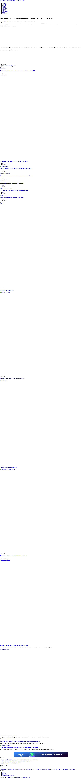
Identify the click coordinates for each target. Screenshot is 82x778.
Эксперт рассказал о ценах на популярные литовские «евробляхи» (16, 175)
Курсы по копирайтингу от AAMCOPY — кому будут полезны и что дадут (16, 760)
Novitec (28, 769)
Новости (4, 10)
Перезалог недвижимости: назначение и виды (11, 763)
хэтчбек (74, 769)
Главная (3, 772)
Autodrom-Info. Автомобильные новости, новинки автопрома (18, 777)
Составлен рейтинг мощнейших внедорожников (11, 183)
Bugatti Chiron (12, 769)
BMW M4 (5, 769)
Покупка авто (4, 11)
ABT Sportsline (2, 769)
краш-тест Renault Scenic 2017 (9, 65)
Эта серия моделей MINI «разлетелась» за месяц (11, 197)
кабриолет (57, 769)
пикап (67, 769)
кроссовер (62, 769)
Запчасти (4, 6)
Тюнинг (3, 12)
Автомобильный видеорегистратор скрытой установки (13, 555)
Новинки (4, 9)
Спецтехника (4, 13)
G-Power (15, 769)
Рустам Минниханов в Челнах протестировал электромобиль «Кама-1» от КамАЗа (20, 747)
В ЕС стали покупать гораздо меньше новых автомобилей (14, 190)
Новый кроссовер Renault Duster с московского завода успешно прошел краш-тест (20, 741)
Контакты (4, 773)
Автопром (4, 5)
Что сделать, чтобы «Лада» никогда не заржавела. (11, 762)
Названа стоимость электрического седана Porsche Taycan (14, 161)
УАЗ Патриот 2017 (48, 769)
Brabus (8, 769)
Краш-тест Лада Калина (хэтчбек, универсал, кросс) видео (14, 645)
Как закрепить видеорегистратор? (8, 467)
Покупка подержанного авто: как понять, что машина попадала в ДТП (17, 70)
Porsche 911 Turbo (38, 769)
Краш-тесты (4, 8)
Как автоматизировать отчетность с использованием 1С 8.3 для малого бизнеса (17, 761)
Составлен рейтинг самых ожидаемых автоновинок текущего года (16, 168)
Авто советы (4, 3)
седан (70, 769)
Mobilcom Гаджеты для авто (7, 290)
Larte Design (19, 769)
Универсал (53, 769)
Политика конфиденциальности (8, 775)
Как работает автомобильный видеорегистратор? (12, 378)
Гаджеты (4, 7)
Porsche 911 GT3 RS (32, 769)
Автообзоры (4, 4)
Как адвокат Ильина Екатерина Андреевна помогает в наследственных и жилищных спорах (20, 759)
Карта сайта (4, 774)
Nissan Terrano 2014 (24, 769)
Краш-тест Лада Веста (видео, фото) (8, 735)
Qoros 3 (43, 769)
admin (3, 163)
